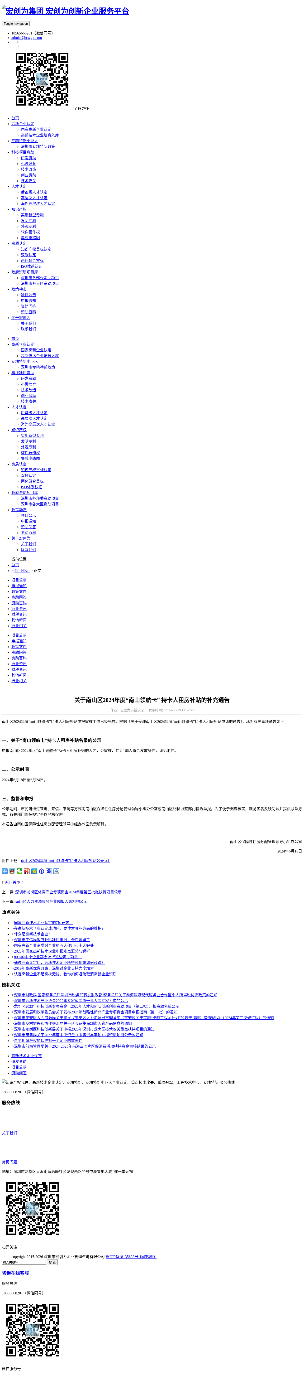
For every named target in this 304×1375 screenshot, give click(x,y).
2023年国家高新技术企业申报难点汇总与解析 (52, 951)
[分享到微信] (20, 871)
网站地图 (149, 1257)
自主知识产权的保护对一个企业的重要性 (48, 1041)
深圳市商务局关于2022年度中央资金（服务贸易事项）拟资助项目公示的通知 (78, 1035)
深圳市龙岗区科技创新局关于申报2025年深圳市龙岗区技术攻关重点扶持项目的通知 (84, 1029)
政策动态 (19, 510)
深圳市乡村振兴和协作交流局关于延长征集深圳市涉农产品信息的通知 (73, 1024)
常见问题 (9, 1162)
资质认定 (19, 464)
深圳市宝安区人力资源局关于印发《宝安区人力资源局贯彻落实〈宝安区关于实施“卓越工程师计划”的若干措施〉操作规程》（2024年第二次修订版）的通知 (144, 1018)
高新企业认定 (22, 344)
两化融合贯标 (32, 481)
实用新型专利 (32, 436)
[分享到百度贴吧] (56, 871)
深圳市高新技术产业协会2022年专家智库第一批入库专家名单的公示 (71, 1001)
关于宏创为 (20, 538)
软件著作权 (30, 453)
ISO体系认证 (31, 487)
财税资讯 (19, 614)
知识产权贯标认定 (36, 470)
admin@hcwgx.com (26, 38)
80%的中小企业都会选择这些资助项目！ (48, 957)
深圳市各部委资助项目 (40, 498)
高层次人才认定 (34, 418)
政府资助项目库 (24, 493)
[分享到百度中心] (42, 871)
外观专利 (28, 447)
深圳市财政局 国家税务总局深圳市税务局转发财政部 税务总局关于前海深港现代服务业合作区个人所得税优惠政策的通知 (115, 995)
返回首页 (12, 883)
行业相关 (19, 626)
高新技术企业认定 (26, 1056)
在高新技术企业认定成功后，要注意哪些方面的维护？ (59, 928)
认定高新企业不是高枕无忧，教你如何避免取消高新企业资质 (65, 974)
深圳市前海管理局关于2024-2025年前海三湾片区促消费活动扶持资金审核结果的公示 (85, 1046)
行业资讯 (19, 609)
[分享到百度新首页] (49, 871)
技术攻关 (28, 401)
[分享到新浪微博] (27, 871)
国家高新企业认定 (36, 350)
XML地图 (165, 1257)
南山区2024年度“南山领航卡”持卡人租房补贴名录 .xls (65, 861)
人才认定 (19, 407)
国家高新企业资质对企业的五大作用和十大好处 (54, 946)
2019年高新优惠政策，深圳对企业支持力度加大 (54, 968)
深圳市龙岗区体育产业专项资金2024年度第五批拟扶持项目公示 (68, 892)
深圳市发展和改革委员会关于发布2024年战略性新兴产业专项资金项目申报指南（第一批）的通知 (95, 1012)
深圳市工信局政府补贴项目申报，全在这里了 (52, 940)
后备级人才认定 (34, 413)
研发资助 (28, 379)
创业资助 (28, 396)
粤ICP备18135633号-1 (123, 1257)
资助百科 (28, 533)
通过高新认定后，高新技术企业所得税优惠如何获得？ (59, 963)
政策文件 (19, 592)
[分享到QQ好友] (12, 871)
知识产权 (19, 430)
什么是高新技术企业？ (33, 934)
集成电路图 (30, 458)
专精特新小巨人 (24, 361)
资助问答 (28, 527)
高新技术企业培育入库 (40, 356)
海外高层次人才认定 (38, 424)
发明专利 (28, 441)
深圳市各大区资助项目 (40, 504)
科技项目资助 (22, 373)
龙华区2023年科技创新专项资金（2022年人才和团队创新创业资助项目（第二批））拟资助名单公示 (96, 1006)
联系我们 (28, 550)
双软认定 (28, 476)
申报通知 (28, 521)
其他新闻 (19, 620)
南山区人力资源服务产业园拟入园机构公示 (51, 902)
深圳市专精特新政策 (38, 367)
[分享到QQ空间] (34, 871)
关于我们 (28, 544)
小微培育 (28, 384)
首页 (15, 339)
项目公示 (28, 515)
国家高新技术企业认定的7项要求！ (43, 923)
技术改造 (28, 390)
